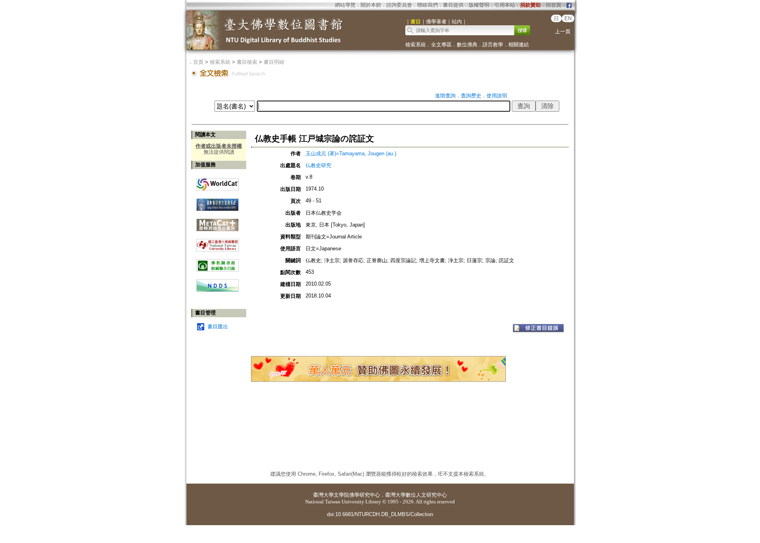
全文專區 (441, 45)
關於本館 (371, 5)
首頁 (198, 62)
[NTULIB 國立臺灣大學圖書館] (217, 242)
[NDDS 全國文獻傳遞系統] (217, 290)
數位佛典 (467, 45)
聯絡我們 (427, 5)
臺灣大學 (323, 495)
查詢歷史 (471, 96)
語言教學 (493, 45)
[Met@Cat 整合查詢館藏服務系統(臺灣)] (217, 222)
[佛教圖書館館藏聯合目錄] (217, 262)
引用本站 (504, 5)
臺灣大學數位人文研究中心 (416, 495)
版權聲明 (479, 5)
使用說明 (496, 96)
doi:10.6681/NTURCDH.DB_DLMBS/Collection (380, 514)
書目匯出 (217, 327)
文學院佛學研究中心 (357, 495)
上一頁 (562, 31)
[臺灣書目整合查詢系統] (217, 201)
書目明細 (274, 62)
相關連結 (518, 45)
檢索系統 (415, 45)
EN (568, 18)
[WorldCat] (217, 182)
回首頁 (553, 5)
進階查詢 (445, 96)
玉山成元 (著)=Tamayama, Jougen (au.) (351, 153)
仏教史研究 (318, 165)
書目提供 (453, 5)
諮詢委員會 (399, 5)
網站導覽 (345, 5)
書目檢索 (247, 62)
